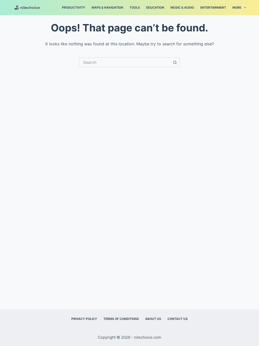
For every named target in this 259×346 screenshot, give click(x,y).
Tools (135, 7)
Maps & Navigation (107, 7)
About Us (153, 319)
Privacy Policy (84, 319)
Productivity (73, 7)
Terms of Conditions (121, 319)
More (236, 7)
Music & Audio (182, 7)
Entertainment (213, 7)
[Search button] (175, 62)
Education (155, 7)
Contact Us (177, 319)
